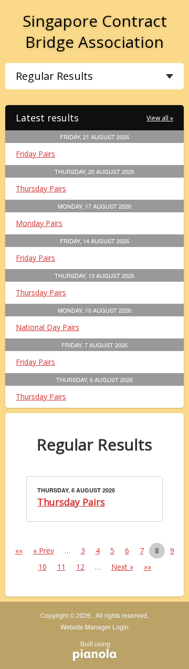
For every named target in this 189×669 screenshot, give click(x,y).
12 (80, 567)
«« (19, 550)
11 (61, 567)
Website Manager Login (94, 627)
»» (147, 567)
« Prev (43, 550)
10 (42, 567)
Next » (122, 567)
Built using (91, 647)
